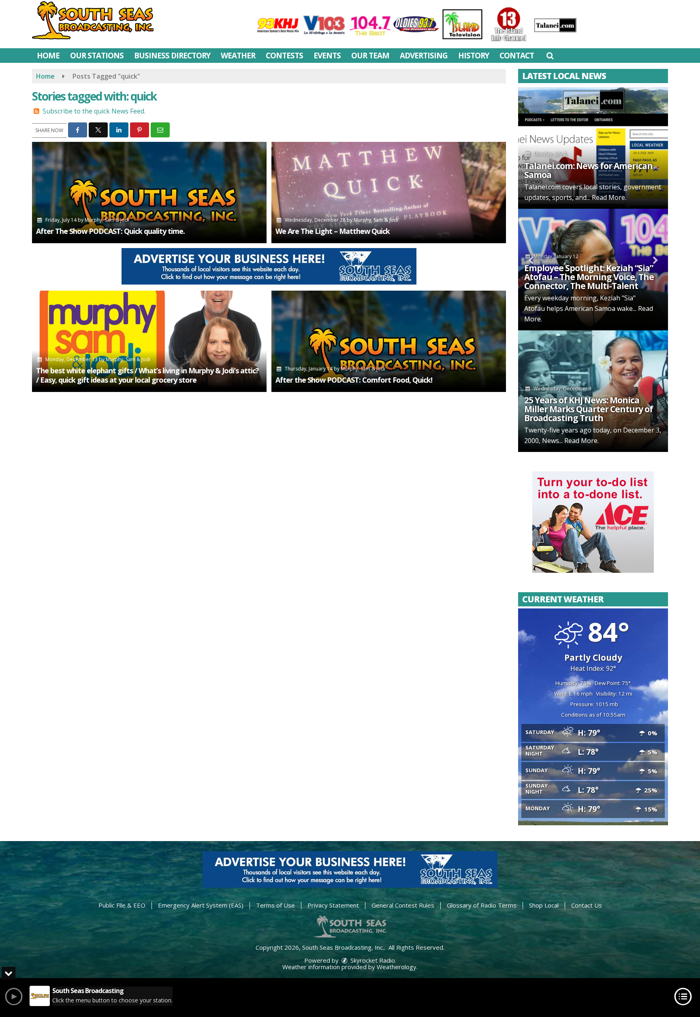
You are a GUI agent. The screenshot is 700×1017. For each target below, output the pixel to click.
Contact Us (586, 905)
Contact (516, 55)
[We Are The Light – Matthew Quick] (388, 192)
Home (48, 55)
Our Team (370, 55)
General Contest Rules (402, 905)
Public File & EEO (121, 905)
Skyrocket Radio (372, 960)
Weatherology (396, 967)
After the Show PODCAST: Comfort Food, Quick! (353, 380)
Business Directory (172, 55)
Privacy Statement (333, 905)
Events (327, 55)
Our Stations (97, 55)
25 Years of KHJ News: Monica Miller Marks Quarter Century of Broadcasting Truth (588, 409)
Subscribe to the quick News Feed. (94, 111)
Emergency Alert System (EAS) (200, 905)
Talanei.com (542, 186)
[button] (549, 55)
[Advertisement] (269, 266)
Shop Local (544, 905)
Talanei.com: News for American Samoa (588, 170)
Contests (284, 55)
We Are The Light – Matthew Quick (332, 231)
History (473, 55)
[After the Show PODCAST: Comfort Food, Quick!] (388, 341)
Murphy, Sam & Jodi (107, 219)
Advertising (424, 55)
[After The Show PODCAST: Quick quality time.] (149, 192)
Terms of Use (275, 905)
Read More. (609, 197)
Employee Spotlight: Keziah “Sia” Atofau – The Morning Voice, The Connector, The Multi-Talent (589, 276)
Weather (238, 55)
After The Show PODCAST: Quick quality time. (110, 231)
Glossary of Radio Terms (481, 905)
